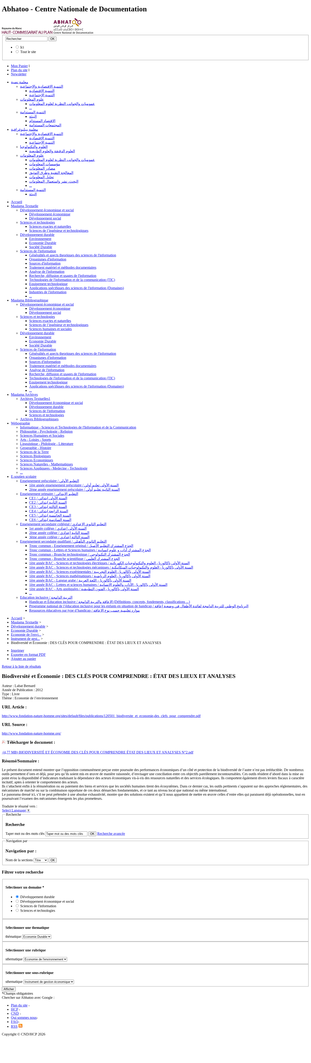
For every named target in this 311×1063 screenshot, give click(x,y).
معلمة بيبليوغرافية (24, 129)
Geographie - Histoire (35, 448)
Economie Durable (42, 243)
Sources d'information (45, 263)
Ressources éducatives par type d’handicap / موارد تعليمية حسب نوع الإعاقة (84, 610)
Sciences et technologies (37, 222)
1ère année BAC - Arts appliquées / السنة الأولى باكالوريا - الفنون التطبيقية (84, 589)
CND (15, 1013)
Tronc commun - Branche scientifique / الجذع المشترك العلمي (74, 559)
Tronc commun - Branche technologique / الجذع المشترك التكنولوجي (79, 554)
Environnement (40, 239)
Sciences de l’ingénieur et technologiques (58, 231)
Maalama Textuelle (24, 206)
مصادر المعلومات (42, 168)
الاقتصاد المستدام (42, 121)
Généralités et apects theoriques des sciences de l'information (72, 255)
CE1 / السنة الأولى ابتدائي (48, 498)
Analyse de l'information (46, 271)
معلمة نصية (19, 82)
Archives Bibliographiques (39, 419)
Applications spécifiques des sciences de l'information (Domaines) (76, 288)
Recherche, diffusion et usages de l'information (62, 276)
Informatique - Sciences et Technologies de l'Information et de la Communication (78, 427)
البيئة (33, 116)
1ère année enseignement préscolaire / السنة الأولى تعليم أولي (74, 485)
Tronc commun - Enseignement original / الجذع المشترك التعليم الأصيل (81, 546)
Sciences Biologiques (35, 456)
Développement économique (49, 214)
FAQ (14, 1022)
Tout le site (28, 52)
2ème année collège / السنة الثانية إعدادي (59, 533)
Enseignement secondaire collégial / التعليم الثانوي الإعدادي (63, 524)
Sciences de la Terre (34, 452)
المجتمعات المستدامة (45, 125)
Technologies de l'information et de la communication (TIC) (72, 280)
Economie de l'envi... (26, 634)
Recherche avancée (111, 834)
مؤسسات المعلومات (44, 164)
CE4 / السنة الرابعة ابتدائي (48, 511)
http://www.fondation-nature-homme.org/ (31, 733)
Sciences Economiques (36, 460)
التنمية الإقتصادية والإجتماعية (41, 86)
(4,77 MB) (10, 752)
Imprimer (17, 650)
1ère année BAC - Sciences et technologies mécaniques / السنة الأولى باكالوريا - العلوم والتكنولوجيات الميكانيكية (111, 567)
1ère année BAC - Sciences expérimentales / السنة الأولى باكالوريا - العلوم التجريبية (89, 572)
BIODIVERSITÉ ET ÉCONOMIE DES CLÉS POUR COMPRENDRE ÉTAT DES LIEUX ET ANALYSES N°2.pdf (105, 752)
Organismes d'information (47, 259)
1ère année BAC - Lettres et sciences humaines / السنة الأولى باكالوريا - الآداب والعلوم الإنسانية (98, 585)
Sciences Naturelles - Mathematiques (46, 464)
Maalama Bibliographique (29, 300)
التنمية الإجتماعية (42, 95)
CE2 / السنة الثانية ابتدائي (48, 502)
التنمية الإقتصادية (41, 91)
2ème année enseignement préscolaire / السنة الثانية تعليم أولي (74, 489)
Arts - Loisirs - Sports (35, 440)
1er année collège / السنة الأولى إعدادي (58, 528)
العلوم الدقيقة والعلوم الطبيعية (52, 151)
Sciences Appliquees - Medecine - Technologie (53, 468)
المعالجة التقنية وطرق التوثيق (51, 173)
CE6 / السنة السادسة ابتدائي (50, 520)
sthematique (14, 959)
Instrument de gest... (25, 639)
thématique (13, 936)
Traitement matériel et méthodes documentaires (62, 267)
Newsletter (18, 74)
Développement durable (37, 235)
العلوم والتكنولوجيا (34, 147)
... (30, 108)
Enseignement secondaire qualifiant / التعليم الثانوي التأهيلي (63, 541)
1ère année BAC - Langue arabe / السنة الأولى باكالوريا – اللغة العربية (80, 580)
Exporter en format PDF (28, 655)
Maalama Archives (24, 394)
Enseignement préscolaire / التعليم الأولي (49, 481)
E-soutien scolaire (23, 476)
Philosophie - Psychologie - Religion (46, 431)
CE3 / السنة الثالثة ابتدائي (48, 507)
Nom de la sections (19, 860)
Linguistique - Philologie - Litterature (46, 444)
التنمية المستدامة (33, 112)
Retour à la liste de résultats (21, 666)
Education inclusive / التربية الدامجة (46, 597)
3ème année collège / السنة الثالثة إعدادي (59, 537)
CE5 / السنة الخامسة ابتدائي (50, 515)
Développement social (45, 218)
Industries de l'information (47, 292)
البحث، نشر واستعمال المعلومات (53, 181)
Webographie (20, 423)
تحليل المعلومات (41, 177)
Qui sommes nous (24, 1018)
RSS (14, 1026)
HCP (14, 1009)
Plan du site (19, 70)
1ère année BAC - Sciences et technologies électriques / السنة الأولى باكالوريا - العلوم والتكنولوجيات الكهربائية (109, 563)
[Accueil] (27, 33)
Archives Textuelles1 (35, 399)
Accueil (16, 202)
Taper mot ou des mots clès (24, 834)
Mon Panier (19, 66)
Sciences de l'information (38, 251)
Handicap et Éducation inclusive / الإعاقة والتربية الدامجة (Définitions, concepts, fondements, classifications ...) (109, 602)
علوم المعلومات (32, 99)
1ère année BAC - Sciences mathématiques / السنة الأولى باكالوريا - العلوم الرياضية (89, 576)
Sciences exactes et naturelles (50, 226)
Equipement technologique (48, 284)
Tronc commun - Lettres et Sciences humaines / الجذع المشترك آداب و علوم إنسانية (90, 550)
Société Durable (40, 247)
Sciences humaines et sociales (50, 329)
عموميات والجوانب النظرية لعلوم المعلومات (62, 104)
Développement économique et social (47, 210)
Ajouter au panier (23, 659)
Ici (22, 47)
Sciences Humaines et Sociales (42, 435)
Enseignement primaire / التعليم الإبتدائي (49, 494)
